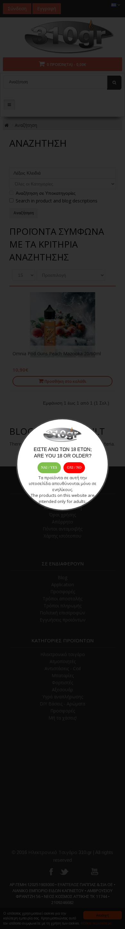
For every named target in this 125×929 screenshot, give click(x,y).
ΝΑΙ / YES (49, 467)
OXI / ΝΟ (74, 467)
